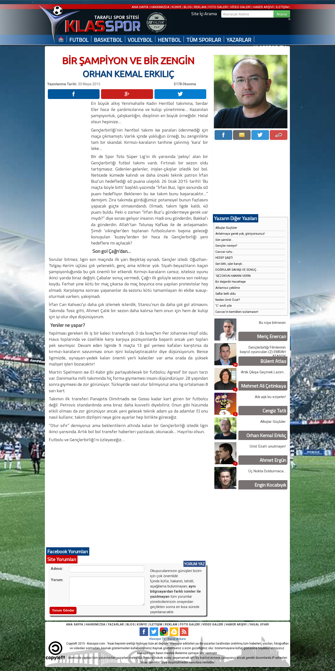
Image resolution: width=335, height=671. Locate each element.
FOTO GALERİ (218, 7)
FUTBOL (79, 40)
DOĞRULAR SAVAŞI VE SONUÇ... (236, 269)
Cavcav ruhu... (224, 252)
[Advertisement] (69, 173)
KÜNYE (176, 7)
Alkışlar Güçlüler (226, 228)
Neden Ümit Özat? (227, 300)
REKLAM (200, 7)
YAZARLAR (239, 40)
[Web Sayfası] (278, 135)
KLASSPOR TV (269, 47)
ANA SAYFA (140, 7)
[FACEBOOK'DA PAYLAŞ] (74, 94)
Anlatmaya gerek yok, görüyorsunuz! (240, 233)
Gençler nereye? (226, 245)
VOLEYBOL (140, 40)
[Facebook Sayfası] (223, 135)
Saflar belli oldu (225, 293)
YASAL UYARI (259, 624)
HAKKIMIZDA (160, 7)
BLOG (188, 7)
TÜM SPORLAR (203, 40)
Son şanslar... (224, 240)
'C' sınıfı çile (223, 305)
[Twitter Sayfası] (260, 135)
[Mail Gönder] (242, 135)
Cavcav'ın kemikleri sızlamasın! (236, 312)
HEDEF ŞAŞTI (224, 257)
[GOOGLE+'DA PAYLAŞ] (127, 94)
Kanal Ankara (177, 639)
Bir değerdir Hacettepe (230, 281)
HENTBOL (169, 40)
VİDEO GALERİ (240, 7)
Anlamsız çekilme (227, 288)
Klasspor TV (157, 639)
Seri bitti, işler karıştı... (229, 264)
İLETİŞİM (282, 7)
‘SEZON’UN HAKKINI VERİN (233, 276)
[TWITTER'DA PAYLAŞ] (180, 94)
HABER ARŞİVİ (263, 7)
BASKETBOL (108, 40)
